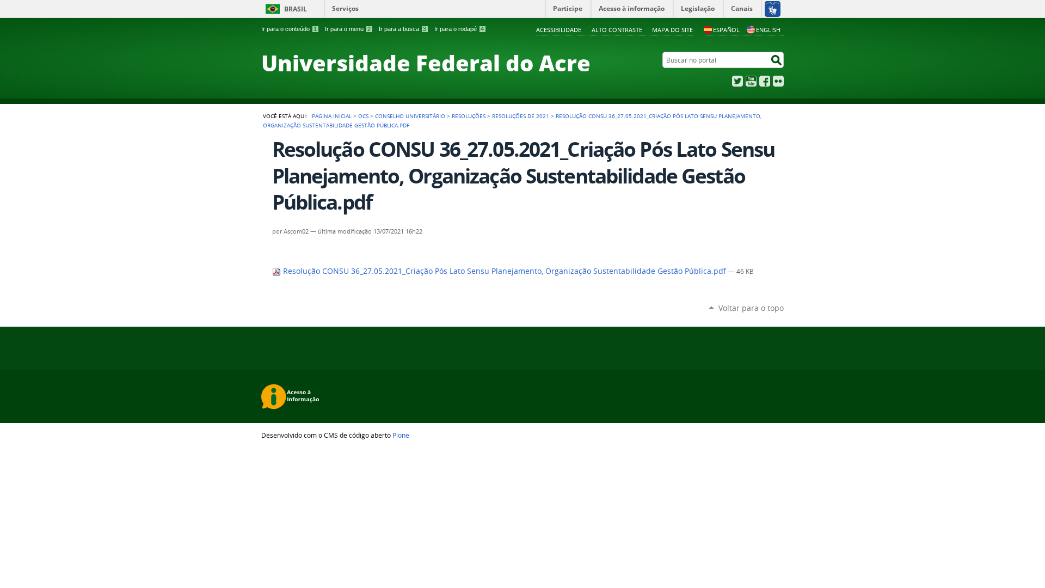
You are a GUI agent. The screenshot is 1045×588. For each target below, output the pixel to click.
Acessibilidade (558, 30)
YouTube (751, 81)
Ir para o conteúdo (289, 29)
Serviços (345, 8)
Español (726, 30)
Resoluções (468, 116)
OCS (363, 116)
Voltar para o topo (751, 308)
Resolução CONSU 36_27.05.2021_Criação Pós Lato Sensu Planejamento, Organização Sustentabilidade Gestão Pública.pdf (504, 271)
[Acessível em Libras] (772, 8)
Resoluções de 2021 (520, 116)
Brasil (295, 9)
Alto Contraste (617, 30)
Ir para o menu (348, 29)
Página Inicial (332, 116)
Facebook (764, 81)
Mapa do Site (672, 30)
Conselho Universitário (410, 116)
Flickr (778, 81)
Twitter (737, 81)
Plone (400, 435)
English (768, 30)
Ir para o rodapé (459, 29)
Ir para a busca (402, 29)
